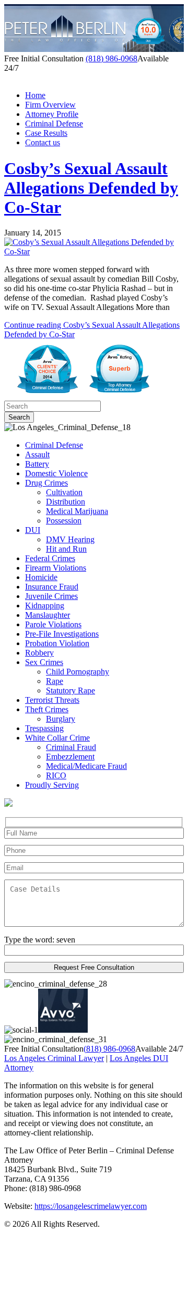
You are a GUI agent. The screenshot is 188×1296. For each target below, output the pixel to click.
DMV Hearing (70, 539)
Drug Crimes (46, 482)
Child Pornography (77, 671)
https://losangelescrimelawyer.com (90, 1206)
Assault (37, 454)
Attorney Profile (51, 114)
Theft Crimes (46, 709)
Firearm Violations (55, 567)
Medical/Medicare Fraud (86, 766)
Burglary (60, 718)
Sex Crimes (44, 662)
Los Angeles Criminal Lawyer (54, 1058)
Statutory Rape (70, 690)
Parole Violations (53, 624)
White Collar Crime (57, 737)
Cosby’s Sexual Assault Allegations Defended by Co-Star (91, 188)
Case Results (46, 132)
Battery (37, 463)
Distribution (65, 501)
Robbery (39, 652)
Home (35, 95)
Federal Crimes (50, 558)
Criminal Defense (54, 123)
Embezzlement (70, 756)
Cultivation (64, 492)
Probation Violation (57, 643)
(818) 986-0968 (111, 58)
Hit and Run (66, 548)
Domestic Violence (56, 473)
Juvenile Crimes (51, 596)
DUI (32, 530)
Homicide (41, 577)
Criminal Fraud (71, 747)
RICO (56, 775)
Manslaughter (47, 614)
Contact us (42, 142)
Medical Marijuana (77, 511)
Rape (54, 681)
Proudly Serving (52, 784)
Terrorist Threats (52, 699)
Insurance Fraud (51, 586)
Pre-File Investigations (62, 633)
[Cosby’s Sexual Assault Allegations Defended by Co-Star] (94, 251)
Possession (63, 520)
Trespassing (44, 728)
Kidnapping (44, 605)
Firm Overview (50, 104)
